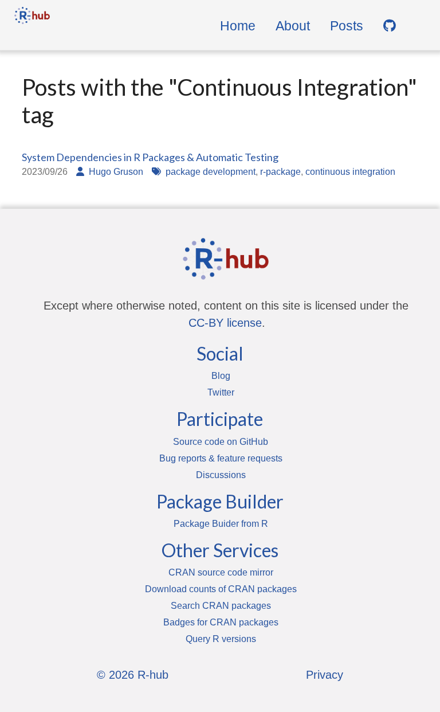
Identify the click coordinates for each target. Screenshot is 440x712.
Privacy (324, 674)
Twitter (220, 392)
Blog (220, 376)
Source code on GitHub (220, 442)
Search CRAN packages (220, 606)
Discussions (220, 475)
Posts (346, 26)
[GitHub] (389, 26)
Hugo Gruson (116, 172)
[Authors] (82, 171)
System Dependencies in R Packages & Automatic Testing (150, 157)
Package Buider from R (221, 524)
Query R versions (221, 639)
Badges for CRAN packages (220, 622)
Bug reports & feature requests (220, 458)
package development (211, 172)
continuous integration (350, 172)
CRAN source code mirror (220, 572)
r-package (280, 172)
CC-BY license (225, 322)
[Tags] (159, 171)
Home (238, 26)
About (293, 26)
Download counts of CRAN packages (220, 589)
